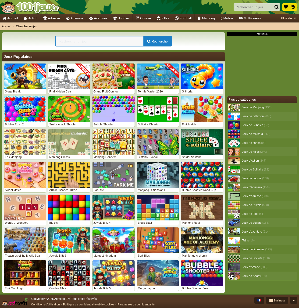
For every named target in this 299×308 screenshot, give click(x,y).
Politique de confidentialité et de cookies (88, 304)
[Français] (259, 300)
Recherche (159, 41)
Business (279, 300)
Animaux (77, 18)
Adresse (54, 18)
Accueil (12, 18)
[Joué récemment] (293, 7)
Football (186, 18)
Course (145, 18)
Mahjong (208, 18)
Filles (165, 18)
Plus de (286, 18)
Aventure (100, 18)
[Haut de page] (293, 300)
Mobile (228, 18)
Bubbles (124, 18)
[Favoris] (286, 7)
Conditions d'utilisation (45, 304)
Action (32, 18)
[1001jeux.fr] (30, 7)
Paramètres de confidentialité (136, 304)
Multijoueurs (253, 18)
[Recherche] (276, 7)
